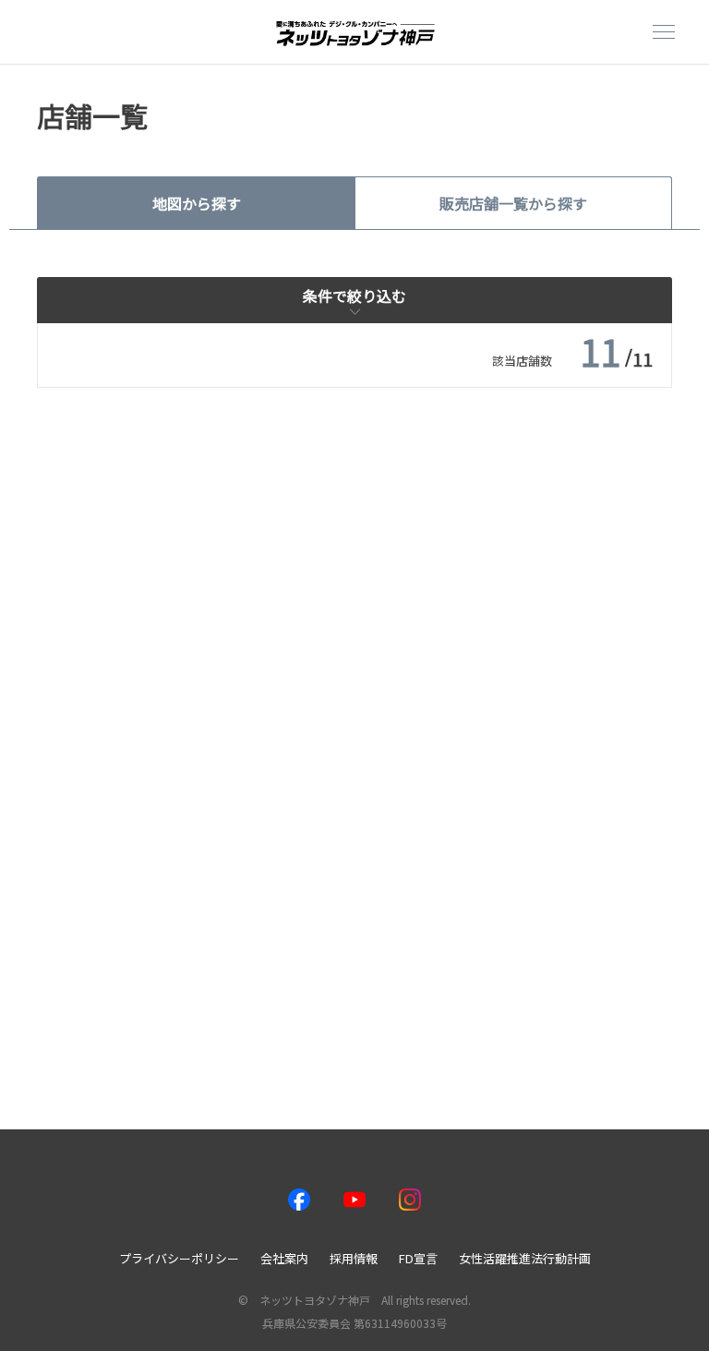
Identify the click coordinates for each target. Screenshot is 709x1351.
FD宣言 (418, 1258)
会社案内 (284, 1258)
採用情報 (354, 1258)
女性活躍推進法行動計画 (525, 1258)
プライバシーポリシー (179, 1258)
